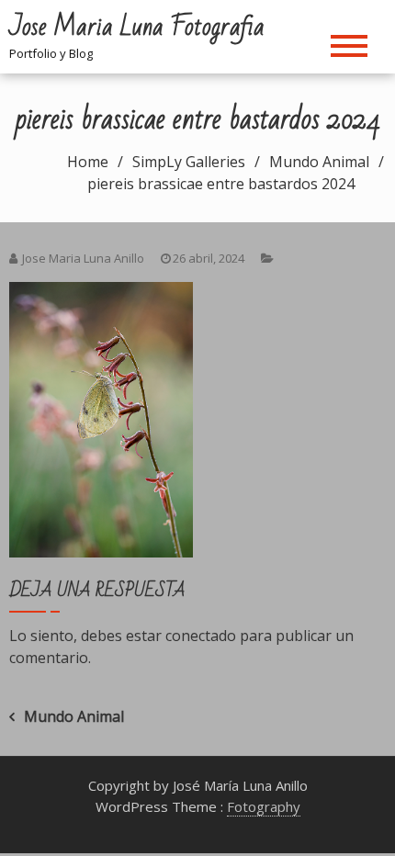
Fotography (263, 806)
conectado (200, 635)
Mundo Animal (74, 716)
